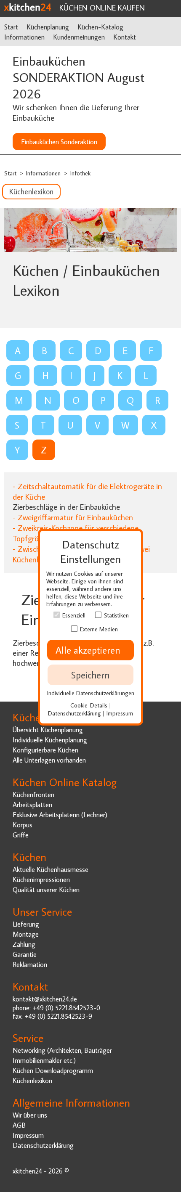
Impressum (28, 1135)
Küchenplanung (48, 26)
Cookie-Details (88, 705)
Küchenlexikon (31, 191)
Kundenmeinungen (79, 36)
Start (11, 26)
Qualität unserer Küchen (46, 889)
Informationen (24, 36)
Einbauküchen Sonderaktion (59, 141)
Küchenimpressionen (41, 879)
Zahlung (24, 944)
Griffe (21, 834)
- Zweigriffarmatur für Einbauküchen (73, 517)
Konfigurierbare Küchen (45, 749)
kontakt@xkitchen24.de (45, 998)
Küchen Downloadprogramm (53, 1070)
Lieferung (26, 923)
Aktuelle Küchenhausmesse (50, 869)
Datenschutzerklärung (43, 1145)
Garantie (25, 954)
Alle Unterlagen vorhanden (49, 759)
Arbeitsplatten (32, 804)
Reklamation (30, 964)
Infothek (80, 173)
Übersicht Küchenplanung (48, 729)
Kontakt (124, 36)
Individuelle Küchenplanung (50, 739)
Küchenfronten (33, 794)
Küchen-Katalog (100, 26)
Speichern (90, 675)
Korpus (22, 824)
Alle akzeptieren (90, 650)
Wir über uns (30, 1114)
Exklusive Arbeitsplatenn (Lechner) (60, 814)
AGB (19, 1124)
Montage (26, 934)
